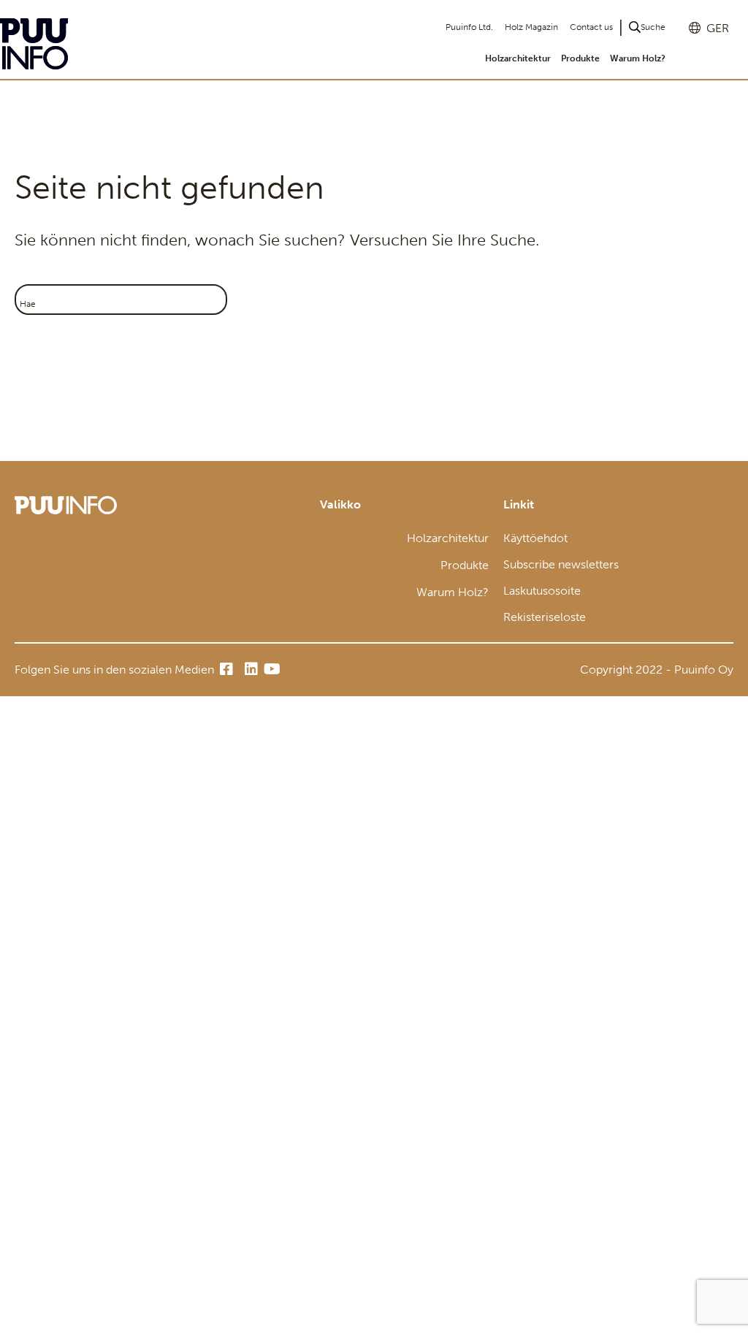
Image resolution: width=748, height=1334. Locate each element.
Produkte (580, 58)
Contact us (591, 27)
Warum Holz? (637, 58)
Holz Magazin (531, 27)
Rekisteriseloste (544, 617)
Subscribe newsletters (561, 564)
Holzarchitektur (518, 58)
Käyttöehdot (535, 538)
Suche (653, 27)
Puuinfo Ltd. (469, 27)
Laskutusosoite (542, 591)
